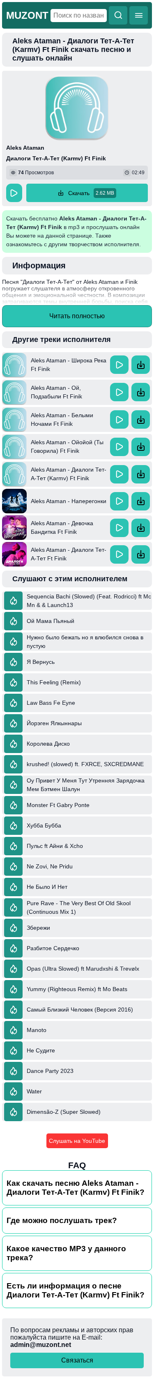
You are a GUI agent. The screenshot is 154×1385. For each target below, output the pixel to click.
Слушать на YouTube (77, 1141)
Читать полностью (77, 316)
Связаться (77, 1360)
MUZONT (27, 15)
